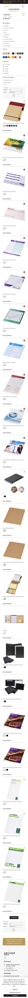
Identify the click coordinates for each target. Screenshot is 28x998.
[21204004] (5, 331)
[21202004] (5, 262)
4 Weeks (6, 71)
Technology (7, 45)
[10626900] (7, 125)
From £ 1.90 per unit (7, 603)
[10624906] (5, 530)
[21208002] (5, 428)
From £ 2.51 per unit (7, 740)
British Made (7, 82)
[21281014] (5, 906)
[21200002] (5, 194)
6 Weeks (6, 73)
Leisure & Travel (8, 39)
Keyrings (6, 37)
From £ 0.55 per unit (7, 877)
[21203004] (5, 296)
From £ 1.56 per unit (7, 569)
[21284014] (5, 804)
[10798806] (5, 599)
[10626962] (14, 125)
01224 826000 (14, 9)
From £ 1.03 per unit (7, 535)
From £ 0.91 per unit (7, 911)
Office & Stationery (9, 41)
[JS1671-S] (5, 701)
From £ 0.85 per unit (7, 267)
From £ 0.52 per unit (7, 335)
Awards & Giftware (9, 28)
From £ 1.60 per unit (7, 774)
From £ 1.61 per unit (7, 233)
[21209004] (5, 462)
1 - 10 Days (7, 64)
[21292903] (5, 735)
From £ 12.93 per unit (7, 706)
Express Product (8, 80)
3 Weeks (6, 68)
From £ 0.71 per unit (7, 301)
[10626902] (12, 125)
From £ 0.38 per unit (7, 369)
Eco (5, 84)
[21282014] (5, 872)
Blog (10, 2)
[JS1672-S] (5, 667)
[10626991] (5, 125)
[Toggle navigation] (23, 14)
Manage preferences (14, 992)
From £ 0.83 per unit (7, 467)
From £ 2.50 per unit (7, 130)
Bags (5, 30)
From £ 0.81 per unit (7, 808)
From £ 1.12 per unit (7, 164)
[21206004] (5, 399)
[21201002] (5, 228)
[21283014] (5, 838)
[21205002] (5, 365)
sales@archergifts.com (14, 11)
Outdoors (6, 43)
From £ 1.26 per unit (7, 501)
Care (5, 32)
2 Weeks (6, 66)
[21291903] (5, 770)
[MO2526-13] (5, 633)
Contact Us (6, 2)
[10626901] (10, 125)
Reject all (15, 989)
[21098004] (5, 160)
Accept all (15, 995)
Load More (14, 917)
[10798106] (5, 564)
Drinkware (6, 34)
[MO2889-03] (5, 496)
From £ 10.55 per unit (7, 672)
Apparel (6, 26)
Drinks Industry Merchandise (9, 1)
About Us (19, 1)
